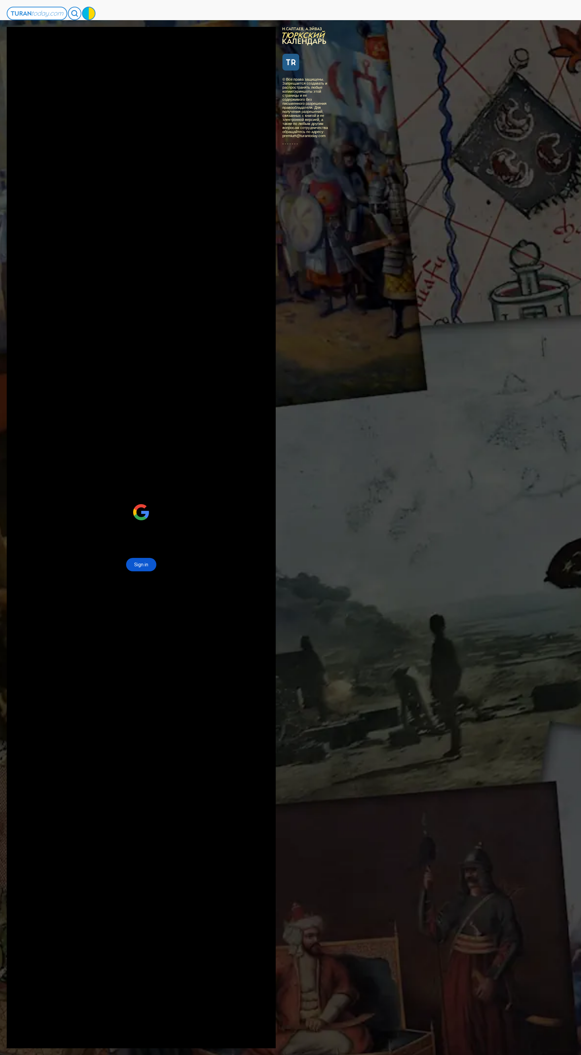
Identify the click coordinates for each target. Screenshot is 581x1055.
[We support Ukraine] (88, 13)
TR (290, 62)
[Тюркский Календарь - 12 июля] (306, 35)
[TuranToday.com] (37, 13)
